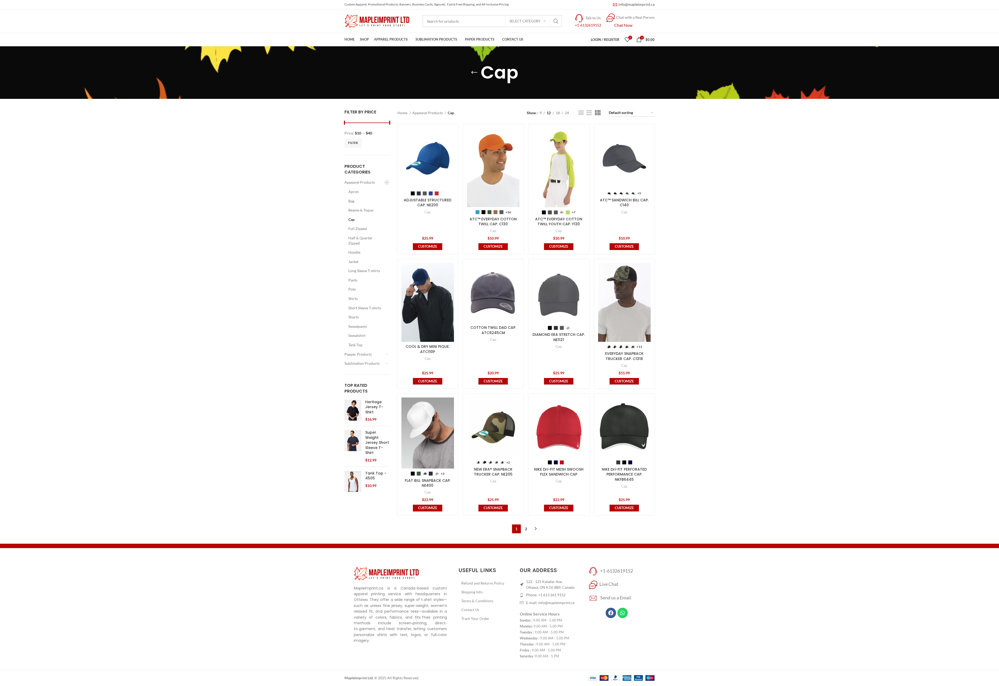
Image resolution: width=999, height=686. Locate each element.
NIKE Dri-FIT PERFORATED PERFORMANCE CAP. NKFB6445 (624, 474)
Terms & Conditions (477, 601)
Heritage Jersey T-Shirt (374, 407)
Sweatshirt (357, 335)
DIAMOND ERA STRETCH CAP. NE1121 (559, 337)
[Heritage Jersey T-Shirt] (352, 411)
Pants (352, 280)
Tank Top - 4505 (375, 476)
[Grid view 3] (589, 113)
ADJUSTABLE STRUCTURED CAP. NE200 (427, 202)
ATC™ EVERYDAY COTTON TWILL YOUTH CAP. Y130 (558, 221)
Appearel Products (359, 182)
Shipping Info (472, 592)
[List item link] (548, 595)
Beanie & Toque (360, 210)
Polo (352, 289)
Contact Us (470, 609)
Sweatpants (357, 326)
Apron (353, 191)
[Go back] (474, 72)
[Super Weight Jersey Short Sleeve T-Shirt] (352, 446)
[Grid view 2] (581, 113)
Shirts (353, 298)
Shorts (353, 317)
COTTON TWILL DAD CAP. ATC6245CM (493, 330)
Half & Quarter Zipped (360, 240)
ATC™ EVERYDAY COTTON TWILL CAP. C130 (493, 221)
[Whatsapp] (622, 613)
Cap (351, 219)
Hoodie (354, 252)
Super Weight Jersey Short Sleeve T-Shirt (377, 442)
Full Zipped (357, 228)
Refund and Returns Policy (482, 583)
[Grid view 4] (597, 113)
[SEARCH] (556, 21)
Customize (427, 246)
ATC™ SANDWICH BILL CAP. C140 (624, 202)
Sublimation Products (362, 363)
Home (403, 113)
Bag (351, 201)
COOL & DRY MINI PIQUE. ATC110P (428, 349)
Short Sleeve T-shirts (364, 308)
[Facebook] (611, 613)
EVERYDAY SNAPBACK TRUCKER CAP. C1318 (624, 356)
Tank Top (355, 345)
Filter (353, 143)
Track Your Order (475, 618)
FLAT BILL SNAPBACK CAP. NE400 (428, 483)
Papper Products (358, 354)
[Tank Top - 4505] (352, 481)
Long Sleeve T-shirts (364, 270)
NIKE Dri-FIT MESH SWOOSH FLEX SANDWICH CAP (559, 472)
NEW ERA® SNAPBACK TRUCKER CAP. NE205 (493, 472)
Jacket (353, 261)
